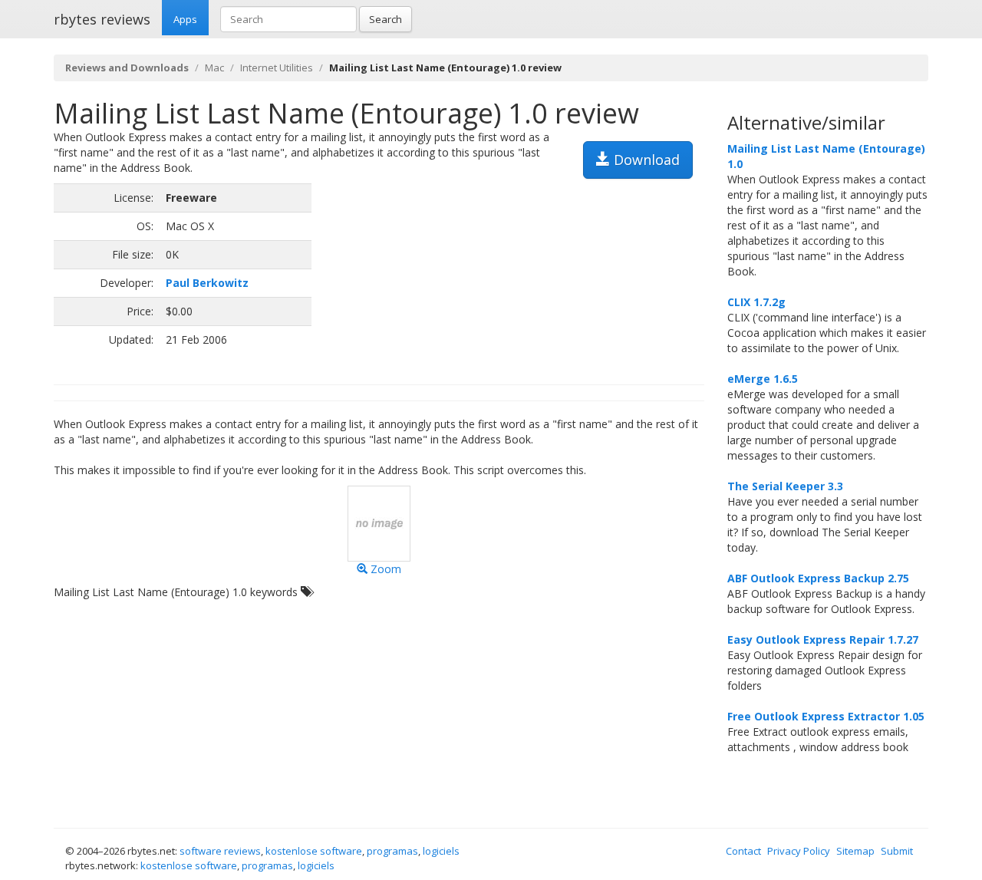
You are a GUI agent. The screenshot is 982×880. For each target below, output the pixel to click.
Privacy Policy (798, 851)
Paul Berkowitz (207, 282)
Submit (897, 851)
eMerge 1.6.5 (762, 378)
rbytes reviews (102, 19)
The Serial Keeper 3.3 (785, 486)
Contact (743, 851)
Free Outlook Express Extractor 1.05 (825, 716)
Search (385, 19)
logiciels (441, 851)
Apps (185, 19)
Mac (214, 67)
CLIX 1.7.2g (756, 302)
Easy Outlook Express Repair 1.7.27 (822, 639)
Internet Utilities (276, 67)
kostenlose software (313, 851)
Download (645, 159)
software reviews (220, 851)
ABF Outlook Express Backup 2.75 (818, 578)
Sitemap (855, 851)
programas (392, 851)
